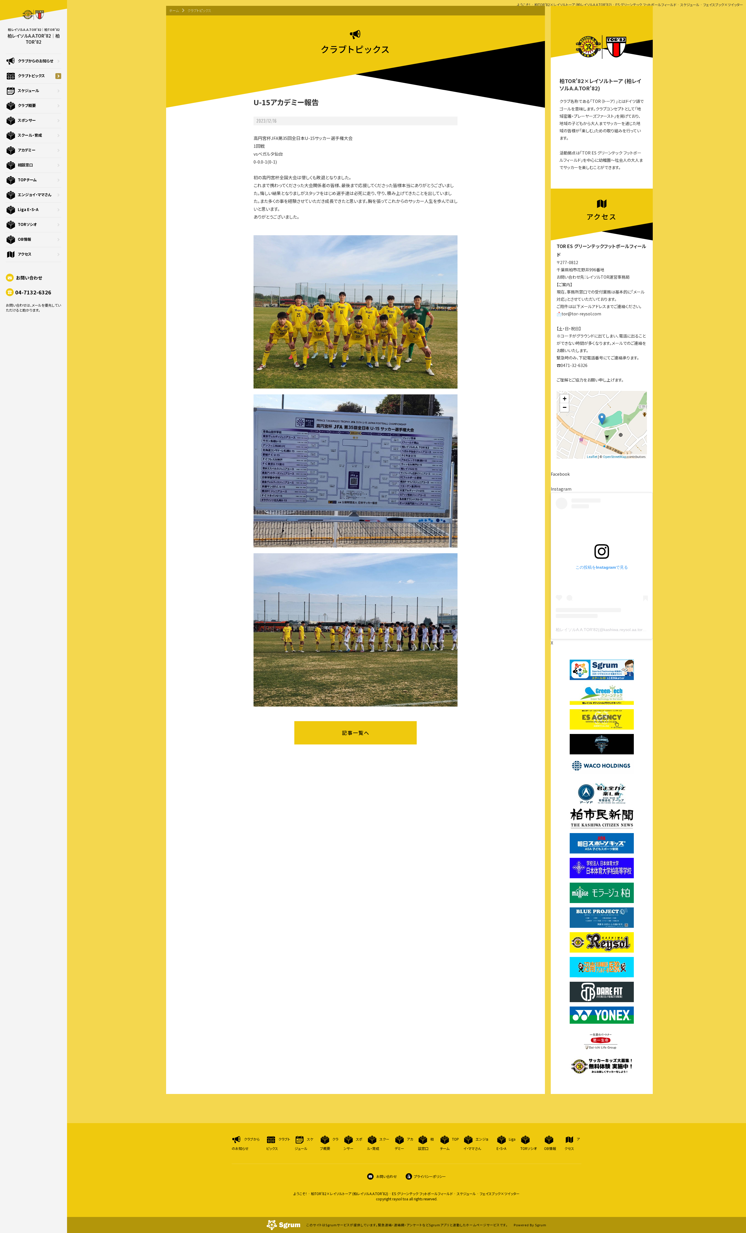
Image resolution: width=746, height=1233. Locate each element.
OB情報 (24, 239)
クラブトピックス (31, 75)
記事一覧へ (356, 732)
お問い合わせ (28, 278)
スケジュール (28, 90)
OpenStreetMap (614, 456)
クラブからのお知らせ (35, 61)
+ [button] (564, 398)
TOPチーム (27, 179)
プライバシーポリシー (430, 1176)
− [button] (564, 407)
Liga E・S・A (28, 209)
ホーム (174, 10)
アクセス (24, 254)
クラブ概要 (27, 105)
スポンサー (27, 120)
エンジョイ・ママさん (34, 194)
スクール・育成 (30, 135)
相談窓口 (25, 165)
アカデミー (27, 150)
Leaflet (592, 456)
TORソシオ (27, 224)
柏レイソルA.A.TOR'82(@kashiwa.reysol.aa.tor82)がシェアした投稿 (618, 629)
